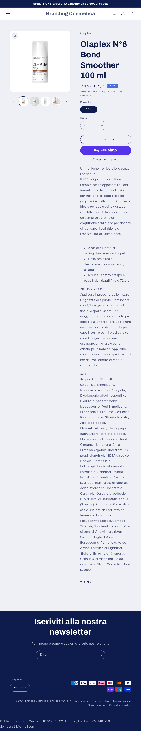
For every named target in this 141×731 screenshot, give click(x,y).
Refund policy (82, 701)
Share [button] (88, 581)
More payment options (105, 159)
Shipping (104, 92)
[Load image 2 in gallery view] (34, 101)
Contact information (120, 705)
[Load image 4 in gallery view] (56, 101)
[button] (8, 13)
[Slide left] (14, 101)
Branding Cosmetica (36, 701)
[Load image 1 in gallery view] (23, 101)
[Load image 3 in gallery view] (45, 101)
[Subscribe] (101, 654)
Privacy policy (101, 701)
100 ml (88, 109)
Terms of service (122, 701)
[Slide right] (66, 101)
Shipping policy (96, 705)
